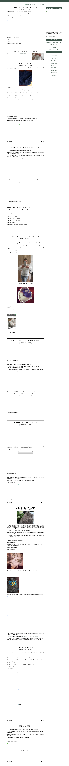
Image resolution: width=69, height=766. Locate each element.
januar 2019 (54, 70)
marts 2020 (53, 67)
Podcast (54, 47)
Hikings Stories (53, 44)
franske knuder (26, 636)
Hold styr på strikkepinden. (25, 340)
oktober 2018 (53, 75)
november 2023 (53, 55)
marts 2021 (53, 60)
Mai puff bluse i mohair (25, 8)
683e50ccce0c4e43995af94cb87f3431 (15, 304)
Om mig (15, 0)
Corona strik (25, 726)
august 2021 (54, 56)
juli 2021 (54, 58)
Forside (10, 0)
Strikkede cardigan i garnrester (25, 147)
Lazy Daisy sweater (25, 508)
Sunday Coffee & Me (54, 49)
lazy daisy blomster (34, 636)
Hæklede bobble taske (25, 422)
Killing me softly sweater (25, 237)
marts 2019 (53, 68)
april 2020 (53, 65)
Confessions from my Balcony (53, 42)
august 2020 (54, 63)
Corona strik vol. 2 (25, 647)
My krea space (53, 46)
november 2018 (53, 74)
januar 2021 (54, 62)
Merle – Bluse (25, 64)
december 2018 (53, 72)
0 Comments (10, 45)
